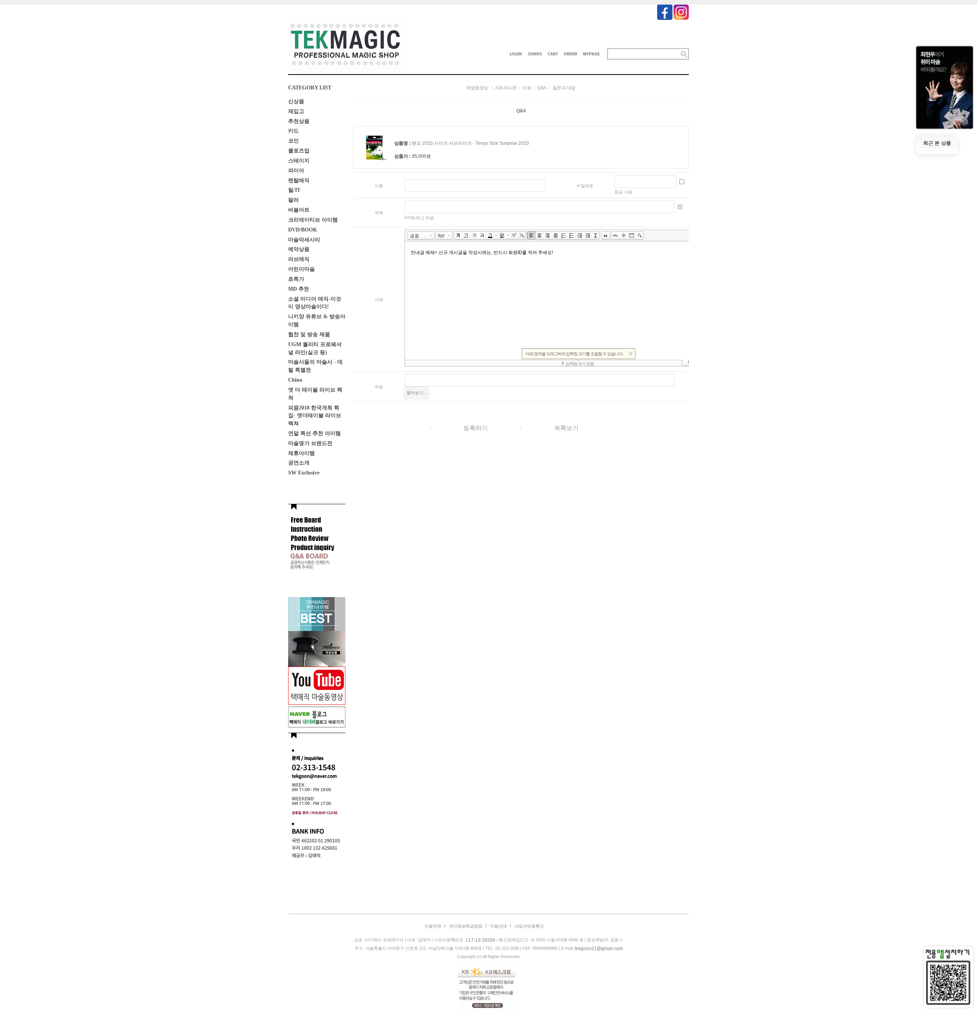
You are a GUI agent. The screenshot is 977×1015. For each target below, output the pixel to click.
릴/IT (294, 190)
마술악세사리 (304, 239)
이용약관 (432, 926)
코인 (293, 141)
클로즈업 (299, 151)
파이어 (296, 170)
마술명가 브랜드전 (310, 443)
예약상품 (299, 249)
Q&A (542, 88)
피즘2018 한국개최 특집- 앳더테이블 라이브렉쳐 (314, 415)
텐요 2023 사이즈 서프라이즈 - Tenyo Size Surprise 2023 (470, 143)
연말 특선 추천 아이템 (314, 433)
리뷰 (526, 88)
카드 (293, 131)
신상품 (296, 101)
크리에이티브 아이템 (313, 220)
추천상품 (299, 121)
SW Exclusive (303, 473)
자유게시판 (506, 88)
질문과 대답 (564, 88)
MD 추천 (298, 289)
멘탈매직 (299, 180)
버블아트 (299, 210)
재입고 (296, 111)
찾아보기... (416, 392)
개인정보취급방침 (465, 926)
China (295, 380)
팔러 (293, 200)
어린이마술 (301, 269)
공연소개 (299, 463)
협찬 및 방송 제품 (309, 334)
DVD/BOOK (302, 230)
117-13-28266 (480, 940)
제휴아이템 (301, 453)
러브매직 (299, 259)
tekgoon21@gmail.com (599, 948)
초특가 (296, 279)
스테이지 (299, 161)
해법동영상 (477, 88)
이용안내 (498, 926)
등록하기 (475, 428)
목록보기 (566, 428)
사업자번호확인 (529, 926)
